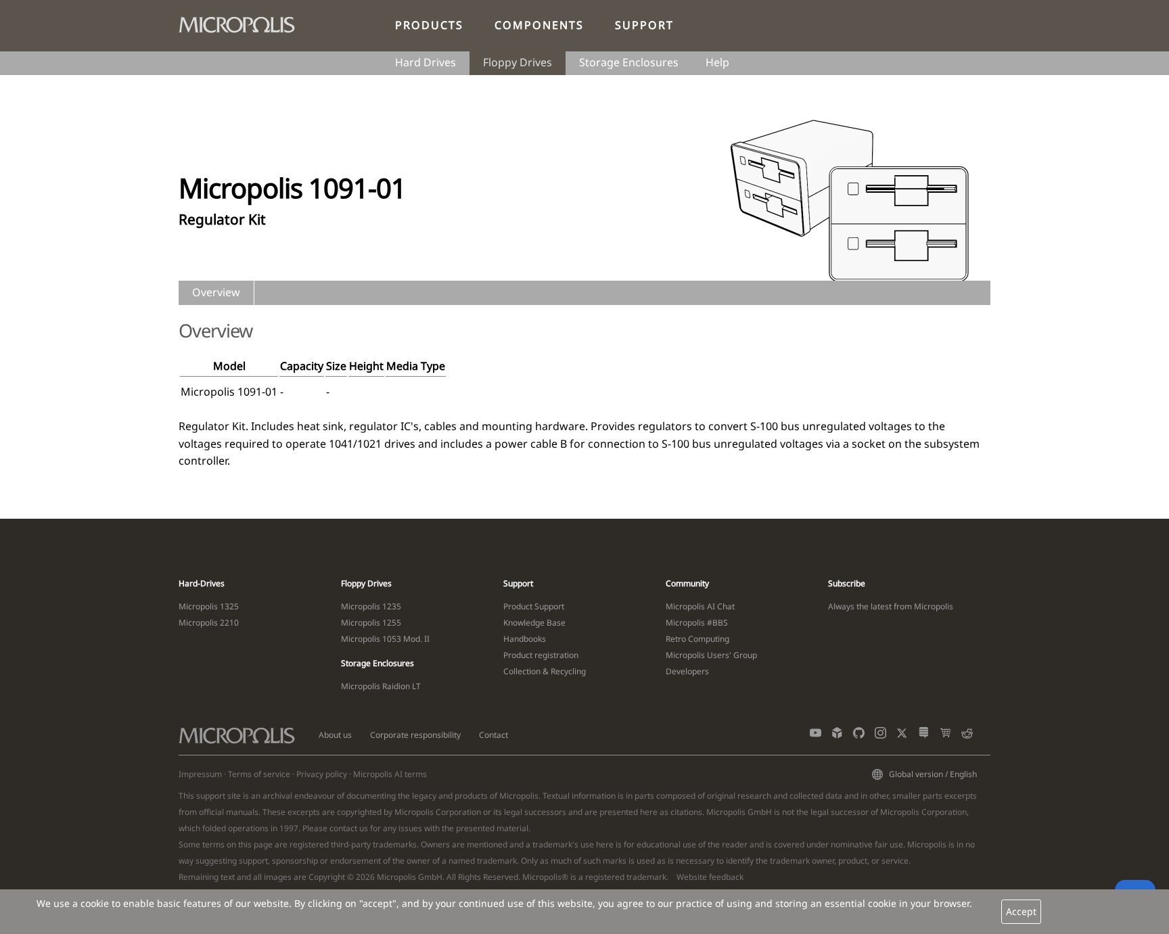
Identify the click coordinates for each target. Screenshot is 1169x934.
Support (644, 25)
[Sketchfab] (837, 735)
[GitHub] (859, 735)
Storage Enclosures (629, 62)
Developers (687, 671)
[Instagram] (880, 735)
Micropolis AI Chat (700, 606)
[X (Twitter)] (902, 735)
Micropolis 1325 (209, 606)
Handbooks (524, 639)
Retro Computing (697, 639)
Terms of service (259, 774)
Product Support (533, 606)
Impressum (200, 774)
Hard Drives (425, 62)
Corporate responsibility (415, 735)
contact (343, 828)
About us (335, 735)
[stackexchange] (924, 735)
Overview (216, 292)
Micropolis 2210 (209, 622)
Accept (1021, 911)
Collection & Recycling (544, 671)
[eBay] (945, 735)
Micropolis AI (378, 774)
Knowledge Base (534, 622)
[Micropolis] (243, 22)
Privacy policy (321, 774)
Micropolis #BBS (697, 622)
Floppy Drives (517, 62)
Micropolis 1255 (371, 622)
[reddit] (967, 735)
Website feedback (710, 877)
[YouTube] (815, 735)
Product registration (540, 655)
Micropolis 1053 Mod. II (385, 639)
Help (717, 62)
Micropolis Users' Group (711, 655)
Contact (493, 735)
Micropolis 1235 (371, 606)
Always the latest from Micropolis (890, 606)
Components (539, 25)
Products (429, 25)
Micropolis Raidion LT (381, 686)
